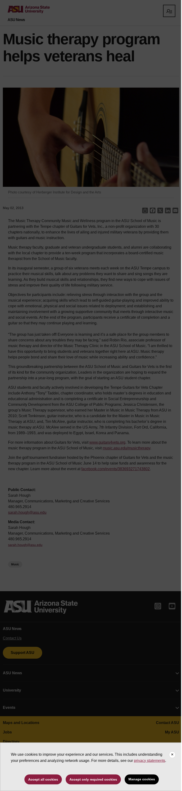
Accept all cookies (43, 779)
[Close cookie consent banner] (172, 754)
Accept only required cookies (93, 779)
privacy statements (149, 761)
